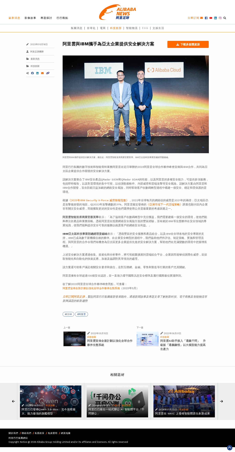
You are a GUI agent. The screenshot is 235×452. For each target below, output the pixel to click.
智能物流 (132, 28)
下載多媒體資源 (190, 44)
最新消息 (14, 17)
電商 (103, 28)
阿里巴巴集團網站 (18, 438)
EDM (69, 314)
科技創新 (116, 28)
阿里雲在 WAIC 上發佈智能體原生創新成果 (182, 413)
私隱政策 (39, 433)
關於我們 (13, 433)
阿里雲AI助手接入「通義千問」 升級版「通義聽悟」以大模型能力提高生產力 (183, 345)
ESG (145, 28)
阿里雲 (82, 314)
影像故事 (30, 17)
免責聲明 (52, 433)
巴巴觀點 (62, 17)
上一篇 (66, 327)
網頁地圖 (66, 433)
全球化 (91, 28)
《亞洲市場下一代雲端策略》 (164, 204)
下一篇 (140, 327)
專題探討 (46, 17)
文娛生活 (158, 28)
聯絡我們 (26, 433)
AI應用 (116, 405)
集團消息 (77, 28)
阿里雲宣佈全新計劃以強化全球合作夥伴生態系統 (91, 288)
